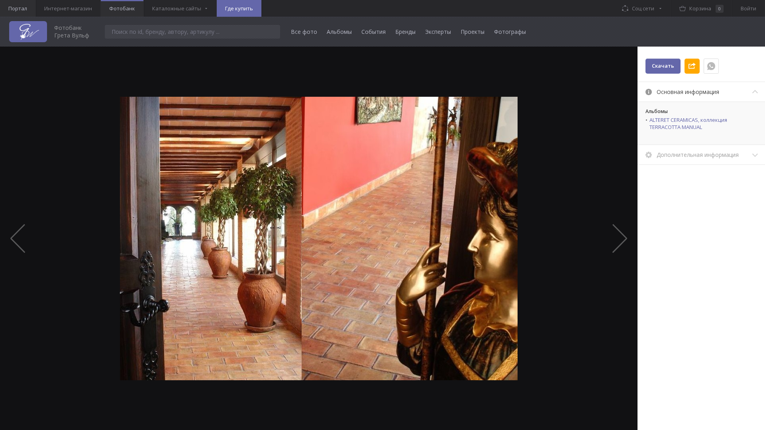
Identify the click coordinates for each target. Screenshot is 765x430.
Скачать (663, 65)
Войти (748, 8)
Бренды (405, 31)
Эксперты (438, 31)
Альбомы (339, 31)
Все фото (304, 31)
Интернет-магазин (68, 8)
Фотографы (510, 31)
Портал (17, 8)
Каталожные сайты (176, 8)
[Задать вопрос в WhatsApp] (711, 66)
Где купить (239, 8)
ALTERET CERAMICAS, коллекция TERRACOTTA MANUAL (688, 123)
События (373, 31)
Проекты (472, 31)
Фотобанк (122, 8)
